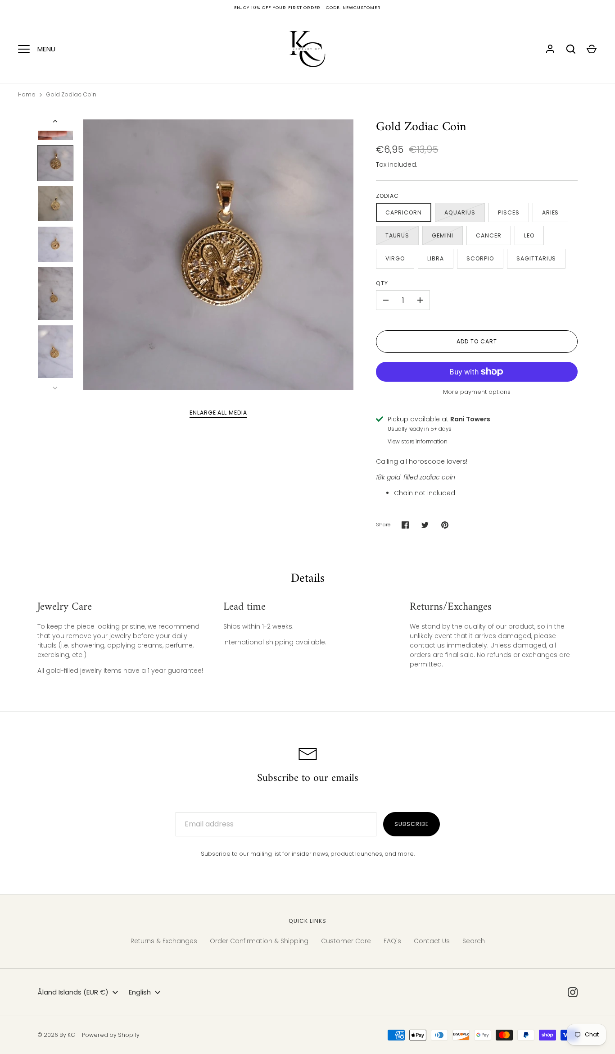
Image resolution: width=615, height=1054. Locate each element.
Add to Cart (477, 341)
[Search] (571, 49)
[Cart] (591, 49)
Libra (435, 258)
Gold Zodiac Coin (71, 94)
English (140, 992)
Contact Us (432, 940)
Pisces (509, 212)
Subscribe (411, 824)
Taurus (397, 235)
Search (473, 940)
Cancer (489, 235)
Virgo (395, 258)
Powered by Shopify (111, 1035)
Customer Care (346, 940)
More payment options (477, 392)
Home (27, 94)
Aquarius (459, 212)
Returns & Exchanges (164, 940)
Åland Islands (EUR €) (73, 992)
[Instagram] (573, 992)
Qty (382, 283)
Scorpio (480, 258)
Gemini (442, 235)
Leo (529, 235)
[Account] (550, 49)
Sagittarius (536, 258)
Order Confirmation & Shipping (259, 940)
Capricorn (403, 212)
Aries (550, 212)
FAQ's (392, 940)
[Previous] (56, 121)
